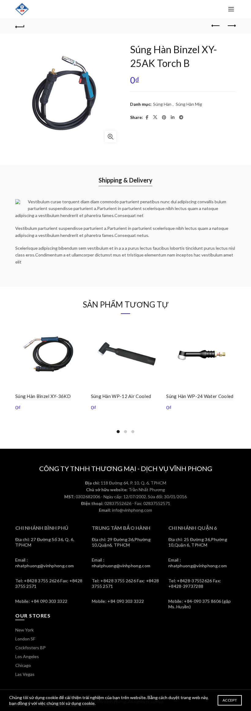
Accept (230, 700)
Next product (231, 26)
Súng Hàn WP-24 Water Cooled (199, 396)
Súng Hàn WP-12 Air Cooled (121, 396)
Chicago (23, 665)
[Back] (20, 26)
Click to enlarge (110, 136)
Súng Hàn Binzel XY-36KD (43, 396)
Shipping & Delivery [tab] (125, 180)
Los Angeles (27, 656)
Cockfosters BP (30, 647)
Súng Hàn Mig (189, 104)
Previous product (215, 26)
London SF (25, 638)
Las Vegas (25, 674)
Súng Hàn (162, 104)
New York (24, 629)
